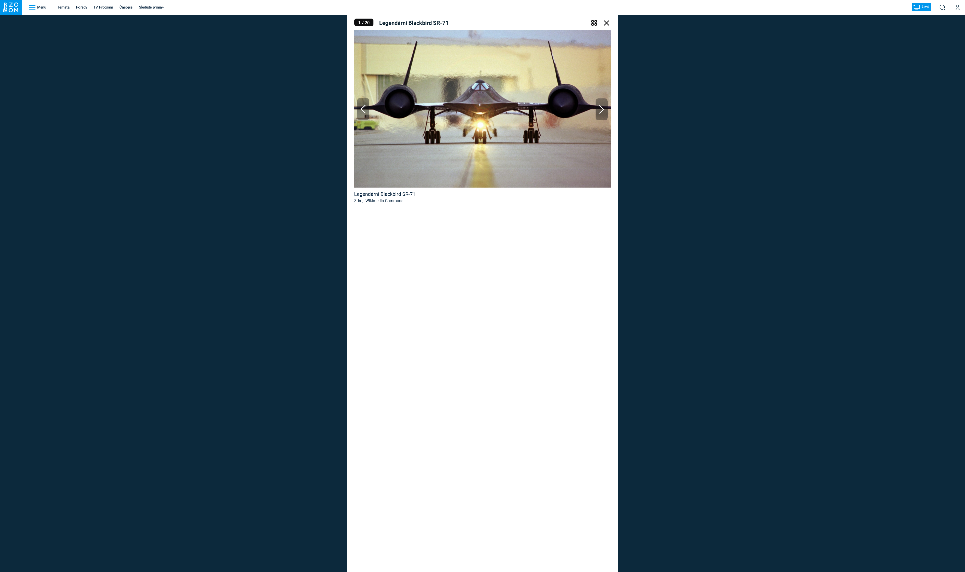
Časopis (126, 7)
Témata (64, 7)
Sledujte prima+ (151, 7)
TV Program (103, 7)
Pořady (81, 7)
